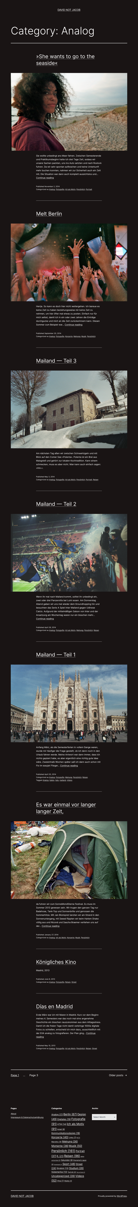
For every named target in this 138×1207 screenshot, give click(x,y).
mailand (63, 780)
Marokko (56, 1142)
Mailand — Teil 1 (56, 654)
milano (69, 780)
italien (51, 780)
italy (57, 780)
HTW (61, 1124)
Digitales (64, 1119)
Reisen (95, 480)
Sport (69, 1164)
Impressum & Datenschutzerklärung (27, 1117)
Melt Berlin (49, 213)
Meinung (77, 336)
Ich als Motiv (70, 189)
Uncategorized (63, 1176)
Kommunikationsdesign (65, 1133)
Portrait (89, 189)
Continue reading (45, 177)
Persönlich (80, 189)
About (13, 1114)
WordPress (122, 1196)
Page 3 (33, 1075)
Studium (76, 1168)
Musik (83, 336)
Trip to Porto (80, 1172)
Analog (52, 189)
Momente (59, 1145)
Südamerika (59, 1172)
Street (73, 982)
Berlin (70, 1114)
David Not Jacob (69, 9)
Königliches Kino (56, 962)
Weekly (68, 1181)
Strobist (63, 1168)
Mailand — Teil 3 (56, 361)
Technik (72, 1172)
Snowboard (58, 1164)
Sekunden (67, 1160)
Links (72, 1137)
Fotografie (60, 189)
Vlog (60, 1181)
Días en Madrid (54, 1006)
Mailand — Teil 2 (56, 504)
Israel (61, 1129)
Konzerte (69, 336)
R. (60, 1156)
